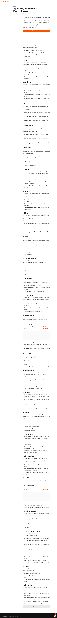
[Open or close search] (53, 1)
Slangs (14, 6)
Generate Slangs (37, 30)
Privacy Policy (5, 614)
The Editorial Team (16, 13)
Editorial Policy (10, 614)
